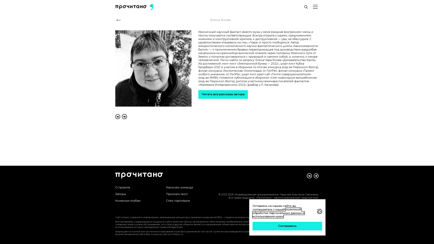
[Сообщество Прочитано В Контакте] (309, 175)
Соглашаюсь (287, 226)
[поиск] (306, 7)
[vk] (117, 116)
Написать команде (179, 187)
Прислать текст (177, 194)
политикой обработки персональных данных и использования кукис (278, 213)
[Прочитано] (130, 7)
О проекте (122, 187)
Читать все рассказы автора (223, 94)
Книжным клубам (128, 200)
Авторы (120, 194)
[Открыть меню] (315, 7)
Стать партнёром (178, 200)
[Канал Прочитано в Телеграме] (316, 175)
